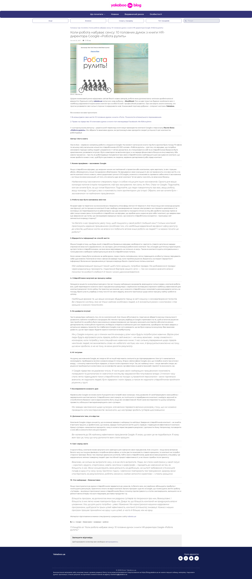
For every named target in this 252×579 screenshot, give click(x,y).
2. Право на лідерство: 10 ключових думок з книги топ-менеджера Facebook (110, 122)
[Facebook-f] (180, 558)
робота (105, 522)
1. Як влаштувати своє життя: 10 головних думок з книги (116, 117)
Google (78, 522)
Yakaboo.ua (59, 554)
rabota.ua (98, 101)
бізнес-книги (87, 522)
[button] (50, 21)
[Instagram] (186, 558)
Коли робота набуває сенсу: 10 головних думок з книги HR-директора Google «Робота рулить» (126, 28)
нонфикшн (97, 522)
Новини (115, 14)
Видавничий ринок (134, 14)
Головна (73, 28)
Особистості (156, 14)
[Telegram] (191, 558)
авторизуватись (112, 542)
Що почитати (96, 14)
